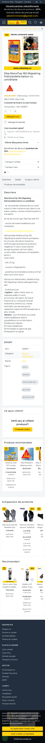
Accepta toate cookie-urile (22, 728)
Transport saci (11, 167)
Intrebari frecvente (9, 673)
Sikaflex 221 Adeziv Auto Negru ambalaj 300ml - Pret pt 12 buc (27, 585)
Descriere (6, 180)
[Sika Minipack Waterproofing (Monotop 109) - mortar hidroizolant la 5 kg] (27, 454)
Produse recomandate (14, 184)
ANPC (4, 680)
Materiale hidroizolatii (10, 29)
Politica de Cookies (9, 639)
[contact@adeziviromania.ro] (37, 2)
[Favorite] (35, 22)
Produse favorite (8, 704)
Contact (27, 2)
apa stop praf (28, 397)
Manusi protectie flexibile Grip (9, 526)
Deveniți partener (17, 151)
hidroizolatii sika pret (31, 382)
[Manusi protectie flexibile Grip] (9, 515)
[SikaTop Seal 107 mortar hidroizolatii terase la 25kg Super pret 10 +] (11, 454)
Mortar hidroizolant (30, 29)
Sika (24, 361)
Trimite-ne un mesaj (15, 137)
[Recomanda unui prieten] (8, 172)
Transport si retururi (10, 660)
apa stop (26, 390)
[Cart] (41, 22)
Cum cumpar (7, 649)
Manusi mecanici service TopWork (27, 526)
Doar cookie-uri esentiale (22, 734)
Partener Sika (7, 2)
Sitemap (5, 677)
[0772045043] (41, 2)
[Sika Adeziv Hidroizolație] (16, 22)
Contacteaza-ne (8, 670)
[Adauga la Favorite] (15, 458)
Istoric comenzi (8, 700)
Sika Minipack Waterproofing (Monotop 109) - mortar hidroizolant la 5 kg (27, 464)
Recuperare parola (9, 697)
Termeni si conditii (9, 633)
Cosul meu (6, 653)
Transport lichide (12, 162)
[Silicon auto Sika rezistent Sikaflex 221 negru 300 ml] (9, 575)
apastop (26, 375)
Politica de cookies (26, 718)
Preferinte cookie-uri (22, 739)
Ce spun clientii (32, 180)
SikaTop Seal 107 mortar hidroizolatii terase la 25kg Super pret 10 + (11, 464)
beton (25, 367)
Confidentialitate (8, 636)
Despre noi (6, 629)
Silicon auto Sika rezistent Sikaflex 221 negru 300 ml (9, 585)
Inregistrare (6, 694)
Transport (19, 2)
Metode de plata (8, 656)
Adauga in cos (12, 116)
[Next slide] (38, 468)
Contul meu (7, 690)
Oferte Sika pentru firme (16, 142)
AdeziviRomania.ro (12, 154)
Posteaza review (22, 429)
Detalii (18, 180)
